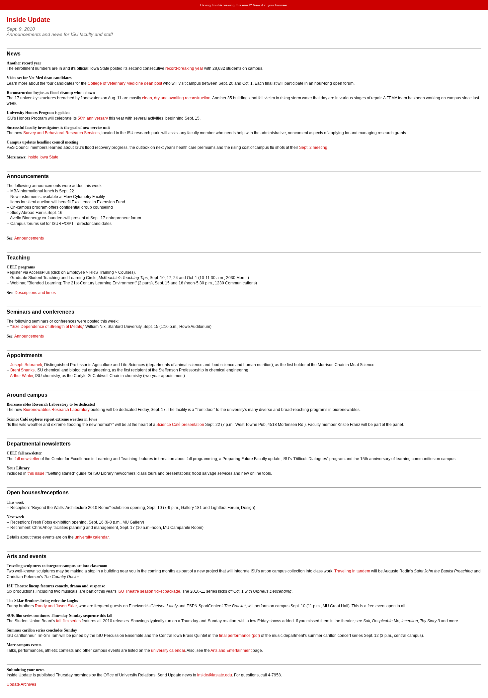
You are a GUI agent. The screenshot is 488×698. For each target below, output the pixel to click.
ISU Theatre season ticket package (149, 591)
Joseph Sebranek (26, 364)
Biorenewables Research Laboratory (56, 409)
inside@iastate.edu (214, 675)
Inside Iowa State (43, 157)
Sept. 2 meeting (313, 147)
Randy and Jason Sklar (56, 606)
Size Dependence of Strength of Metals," (48, 326)
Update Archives (21, 684)
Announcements (29, 238)
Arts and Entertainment (231, 650)
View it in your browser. (270, 5)
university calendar (92, 537)
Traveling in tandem (352, 571)
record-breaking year (184, 68)
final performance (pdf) (239, 635)
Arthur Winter (21, 375)
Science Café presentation (180, 424)
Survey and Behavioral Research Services (61, 133)
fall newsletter (27, 458)
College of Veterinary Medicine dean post (125, 83)
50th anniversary (93, 118)
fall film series (68, 621)
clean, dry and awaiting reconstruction (176, 98)
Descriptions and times (35, 292)
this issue (36, 473)
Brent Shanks (22, 370)
